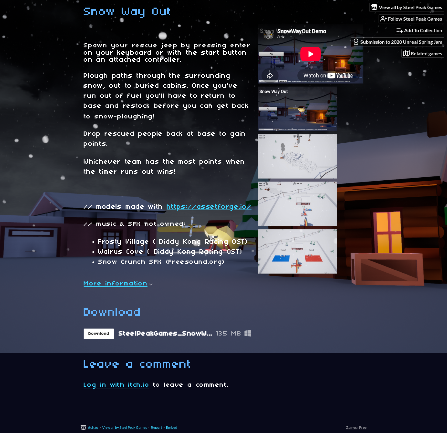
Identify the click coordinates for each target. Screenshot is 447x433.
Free (362, 427)
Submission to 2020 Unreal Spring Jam (401, 42)
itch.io (93, 427)
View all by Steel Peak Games (124, 427)
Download (98, 334)
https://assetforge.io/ (209, 207)
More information (115, 283)
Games (351, 427)
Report (156, 427)
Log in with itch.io (116, 385)
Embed (171, 427)
